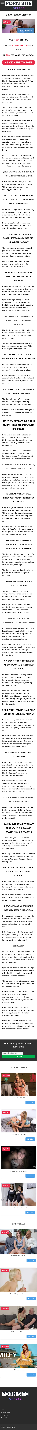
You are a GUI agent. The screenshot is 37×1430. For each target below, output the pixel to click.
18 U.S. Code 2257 (5, 1412)
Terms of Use (4, 1417)
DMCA (2, 1409)
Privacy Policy (4, 1415)
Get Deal (30, 1102)
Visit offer (26, 30)
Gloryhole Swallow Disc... (18, 1171)
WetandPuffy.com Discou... (18, 1294)
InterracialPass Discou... (18, 1255)
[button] (2, 2)
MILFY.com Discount (18, 1370)
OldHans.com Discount (18, 1332)
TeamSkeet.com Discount (18, 1208)
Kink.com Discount (19, 1098)
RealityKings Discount (19, 1134)
